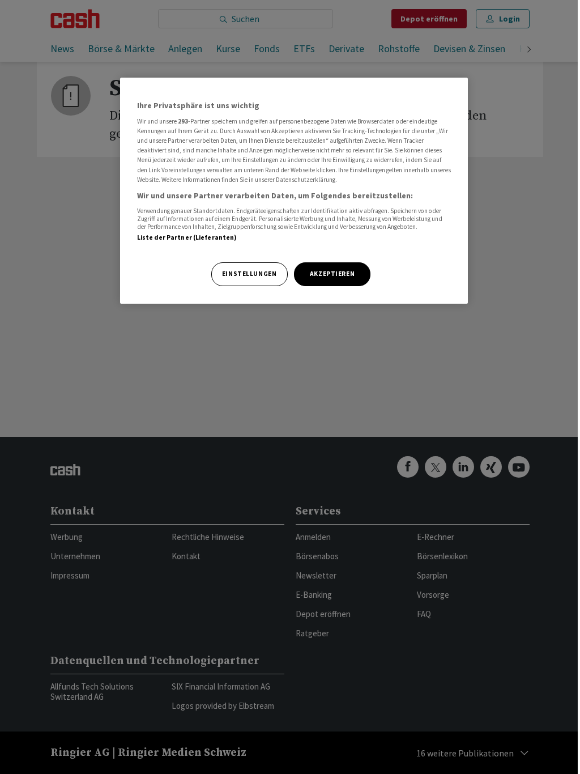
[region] (294, 191)
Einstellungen (249, 274)
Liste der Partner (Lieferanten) (187, 237)
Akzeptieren (332, 274)
